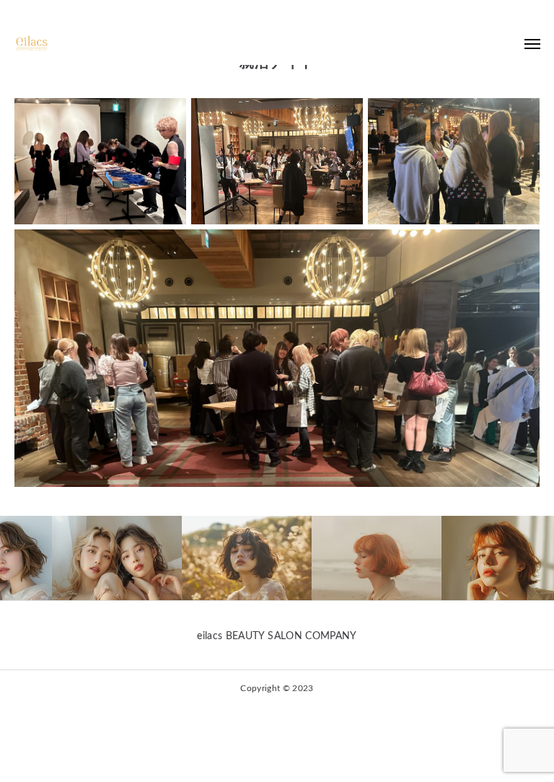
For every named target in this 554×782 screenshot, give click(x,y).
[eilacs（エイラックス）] (36, 43)
